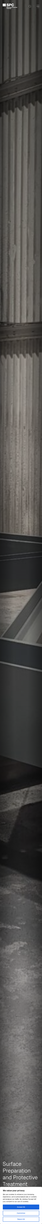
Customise (21, 1213)
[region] (21, 1205)
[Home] (10, 6)
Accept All (21, 1207)
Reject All (21, 1219)
